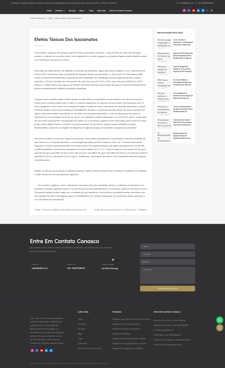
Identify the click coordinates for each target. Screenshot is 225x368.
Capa (80, 338)
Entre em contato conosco (89, 348)
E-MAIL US (35, 264)
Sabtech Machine (37, 18)
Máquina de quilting (121, 334)
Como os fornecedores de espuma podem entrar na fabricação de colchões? (183, 109)
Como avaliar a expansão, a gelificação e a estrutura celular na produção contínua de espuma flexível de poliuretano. (183, 42)
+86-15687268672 (205, 3)
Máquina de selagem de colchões (127, 348)
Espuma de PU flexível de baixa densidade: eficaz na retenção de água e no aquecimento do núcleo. (183, 55)
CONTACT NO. (71, 264)
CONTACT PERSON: (107, 264)
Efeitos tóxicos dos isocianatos (68, 18)
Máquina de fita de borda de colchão (129, 338)
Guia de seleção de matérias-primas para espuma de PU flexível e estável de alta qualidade (182, 69)
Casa (80, 319)
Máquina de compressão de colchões (129, 343)
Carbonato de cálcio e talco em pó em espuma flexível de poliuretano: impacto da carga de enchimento (182, 122)
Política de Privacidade (88, 363)
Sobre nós (82, 343)
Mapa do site (103, 363)
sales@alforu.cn (187, 3)
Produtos (82, 324)
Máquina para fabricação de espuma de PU (131, 319)
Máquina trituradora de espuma (126, 329)
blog (50, 18)
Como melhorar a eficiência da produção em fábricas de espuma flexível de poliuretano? (183, 95)
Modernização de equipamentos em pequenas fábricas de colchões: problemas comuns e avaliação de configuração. (182, 135)
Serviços (81, 329)
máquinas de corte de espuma (126, 324)
